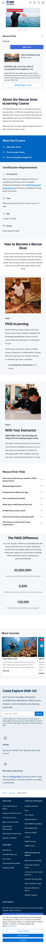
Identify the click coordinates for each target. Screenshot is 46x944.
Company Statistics (31, 806)
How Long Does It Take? (33, 883)
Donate (27, 837)
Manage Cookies (23, 931)
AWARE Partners (30, 841)
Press (27, 810)
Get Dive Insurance (9, 818)
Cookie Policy (11, 926)
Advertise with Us (31, 819)
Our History (7, 859)
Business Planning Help (33, 879)
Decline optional (23, 936)
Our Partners (29, 815)
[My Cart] (43, 3)
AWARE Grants (30, 846)
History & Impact (31, 832)
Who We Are (7, 850)
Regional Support (31, 895)
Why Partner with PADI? (33, 860)
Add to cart (27, 47)
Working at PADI (8, 868)
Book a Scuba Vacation (11, 822)
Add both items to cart (23, 85)
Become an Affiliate (9, 838)
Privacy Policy (15, 776)
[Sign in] (34, 3)
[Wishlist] (39, 3)
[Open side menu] (3, 2)
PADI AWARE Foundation (33, 824)
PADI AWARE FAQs (31, 828)
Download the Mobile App (12, 833)
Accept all (23, 940)
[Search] (30, 3)
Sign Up (39, 714)
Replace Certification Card (12, 813)
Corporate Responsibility (11, 863)
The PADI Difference (10, 854)
